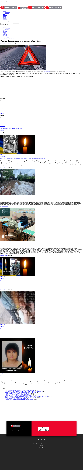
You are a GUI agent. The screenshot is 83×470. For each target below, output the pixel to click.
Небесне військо (3, 156)
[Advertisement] (34, 86)
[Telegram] (45, 440)
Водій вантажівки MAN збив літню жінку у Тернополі (15, 398)
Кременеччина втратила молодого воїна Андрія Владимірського (17, 393)
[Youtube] (41, 440)
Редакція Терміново (7, 43)
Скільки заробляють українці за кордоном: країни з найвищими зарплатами (19, 390)
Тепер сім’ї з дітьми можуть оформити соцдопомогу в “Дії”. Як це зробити (11, 128)
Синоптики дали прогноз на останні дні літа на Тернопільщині (17, 394)
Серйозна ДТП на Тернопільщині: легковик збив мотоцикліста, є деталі (19, 399)
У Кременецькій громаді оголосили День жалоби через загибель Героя (18, 395)
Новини (2, 43)
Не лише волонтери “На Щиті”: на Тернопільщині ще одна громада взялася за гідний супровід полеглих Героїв (26, 396)
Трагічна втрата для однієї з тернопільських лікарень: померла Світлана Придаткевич (14, 377)
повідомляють (47, 71)
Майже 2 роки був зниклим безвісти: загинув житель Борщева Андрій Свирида (20, 397)
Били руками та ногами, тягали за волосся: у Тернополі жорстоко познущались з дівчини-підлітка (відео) (17, 328)
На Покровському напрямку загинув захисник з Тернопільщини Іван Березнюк (13, 280)
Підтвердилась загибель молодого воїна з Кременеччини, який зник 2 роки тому (20, 392)
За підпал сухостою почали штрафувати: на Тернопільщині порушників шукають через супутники (24, 391)
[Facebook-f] (38, 440)
